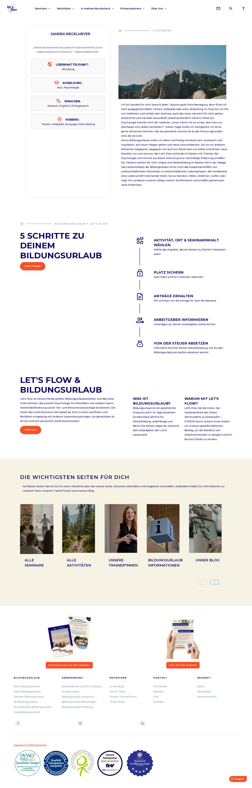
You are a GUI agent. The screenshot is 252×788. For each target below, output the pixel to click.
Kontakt (158, 701)
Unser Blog (117, 686)
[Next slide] (214, 582)
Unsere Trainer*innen (123, 696)
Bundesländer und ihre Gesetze (82, 686)
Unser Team (117, 691)
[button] (42, 8)
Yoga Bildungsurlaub (27, 712)
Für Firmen (160, 686)
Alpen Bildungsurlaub (27, 691)
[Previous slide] (202, 582)
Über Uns (31, 430)
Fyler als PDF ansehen (183, 665)
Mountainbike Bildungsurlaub (32, 707)
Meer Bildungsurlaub (27, 686)
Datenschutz (40, 745)
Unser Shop (117, 701)
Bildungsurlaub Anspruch (78, 696)
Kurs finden (33, 266)
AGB (29, 745)
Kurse (200, 686)
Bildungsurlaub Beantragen (79, 701)
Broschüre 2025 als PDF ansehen (69, 665)
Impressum (20, 745)
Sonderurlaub (70, 691)
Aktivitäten (204, 691)
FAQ (156, 696)
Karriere (158, 691)
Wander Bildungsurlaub (29, 696)
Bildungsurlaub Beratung (77, 707)
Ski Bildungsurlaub (25, 701)
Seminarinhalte (207, 696)
